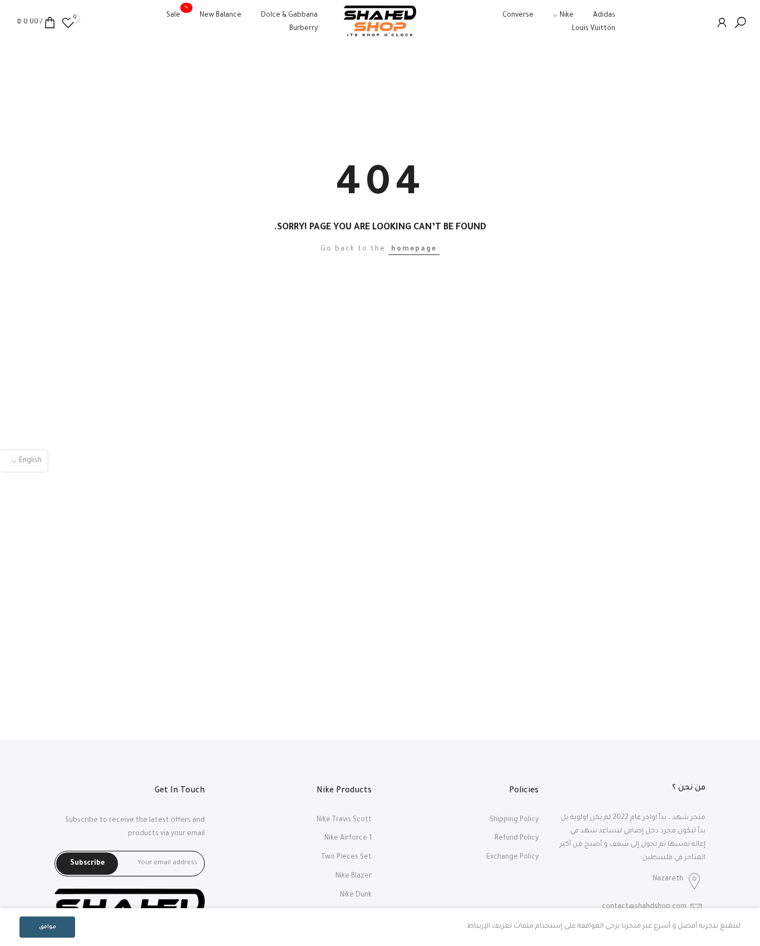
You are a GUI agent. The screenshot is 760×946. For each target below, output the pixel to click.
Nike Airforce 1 (348, 838)
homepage (414, 249)
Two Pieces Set (346, 857)
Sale (177, 14)
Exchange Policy (512, 857)
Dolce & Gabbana (289, 15)
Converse (518, 15)
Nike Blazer (353, 876)
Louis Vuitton (593, 29)
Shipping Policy (514, 820)
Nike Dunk (356, 895)
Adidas (604, 15)
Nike (567, 15)
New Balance (220, 15)
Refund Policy (517, 838)
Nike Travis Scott (344, 820)
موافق (47, 927)
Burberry (303, 29)
